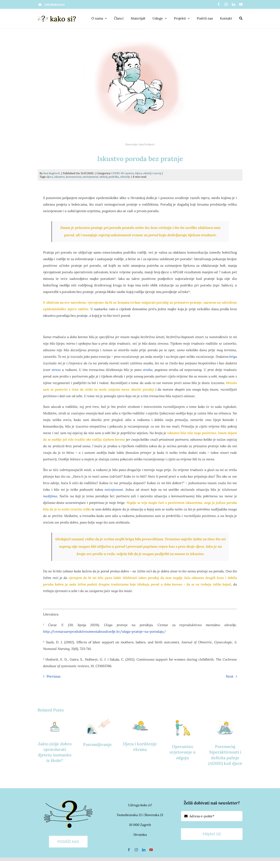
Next (229, 676)
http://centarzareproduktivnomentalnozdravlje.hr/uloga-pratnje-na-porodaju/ (104, 631)
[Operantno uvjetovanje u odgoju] (182, 728)
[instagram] (226, 4)
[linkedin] (233, 4)
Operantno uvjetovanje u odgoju (183, 752)
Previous (53, 676)
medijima (50, 496)
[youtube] (240, 4)
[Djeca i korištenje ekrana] (140, 726)
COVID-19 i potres (122, 173)
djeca (50, 176)
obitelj (103, 176)
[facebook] (218, 4)
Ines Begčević (51, 173)
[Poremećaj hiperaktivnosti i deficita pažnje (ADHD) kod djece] (225, 728)
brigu (233, 356)
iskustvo (59, 176)
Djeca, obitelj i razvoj (148, 173)
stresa (56, 370)
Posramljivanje (97, 744)
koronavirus (73, 176)
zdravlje (125, 176)
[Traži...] (240, 18)
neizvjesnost (90, 176)
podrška (114, 176)
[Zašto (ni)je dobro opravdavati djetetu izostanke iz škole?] (55, 726)
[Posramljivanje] (97, 727)
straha (148, 370)
